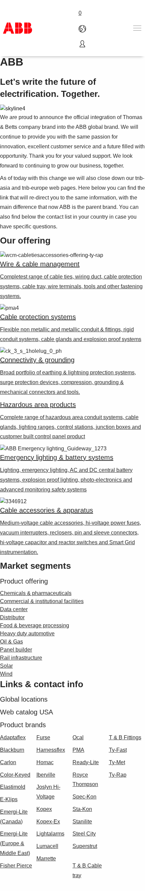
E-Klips (9, 799)
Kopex (44, 809)
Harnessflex (50, 750)
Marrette (46, 858)
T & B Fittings (125, 737)
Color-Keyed (15, 775)
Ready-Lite (85, 762)
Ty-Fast (118, 750)
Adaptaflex (13, 737)
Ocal (78, 737)
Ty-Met (117, 762)
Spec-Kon (84, 797)
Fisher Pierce (16, 865)
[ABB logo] (17, 28)
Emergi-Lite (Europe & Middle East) (15, 843)
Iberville (45, 775)
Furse (43, 737)
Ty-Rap (117, 775)
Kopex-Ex (48, 821)
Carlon (8, 762)
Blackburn (12, 750)
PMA (78, 750)
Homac (45, 762)
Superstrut (84, 846)
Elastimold (12, 787)
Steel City (84, 834)
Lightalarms (50, 834)
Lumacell (47, 846)
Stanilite (82, 821)
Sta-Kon (82, 809)
